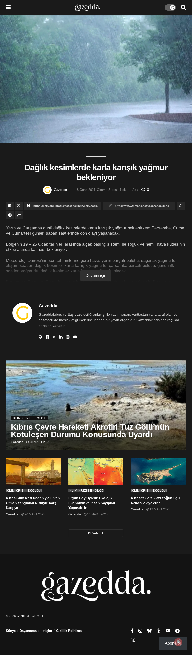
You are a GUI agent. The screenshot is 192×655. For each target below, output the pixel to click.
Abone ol (173, 643)
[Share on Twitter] (19, 206)
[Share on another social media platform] (19, 215)
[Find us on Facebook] (132, 631)
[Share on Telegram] (10, 215)
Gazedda (60, 190)
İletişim (46, 631)
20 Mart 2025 (39, 442)
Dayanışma (28, 631)
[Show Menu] (8, 7)
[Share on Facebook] (10, 206)
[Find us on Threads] (159, 631)
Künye (11, 631)
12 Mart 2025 (159, 509)
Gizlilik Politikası (69, 631)
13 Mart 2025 (97, 514)
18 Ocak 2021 (85, 190)
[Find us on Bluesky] (149, 631)
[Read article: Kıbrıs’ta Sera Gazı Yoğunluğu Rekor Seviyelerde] (158, 471)
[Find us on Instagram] (140, 631)
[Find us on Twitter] (133, 641)
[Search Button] (183, 7)
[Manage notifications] (178, 642)
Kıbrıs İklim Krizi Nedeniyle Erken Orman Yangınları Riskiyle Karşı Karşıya (33, 503)
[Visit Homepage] (87, 7)
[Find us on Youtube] (168, 631)
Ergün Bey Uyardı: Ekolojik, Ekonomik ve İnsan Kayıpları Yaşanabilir (91, 503)
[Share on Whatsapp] (181, 206)
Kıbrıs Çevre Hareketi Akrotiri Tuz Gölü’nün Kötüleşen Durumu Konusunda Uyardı (90, 430)
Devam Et (96, 533)
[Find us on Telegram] (177, 631)
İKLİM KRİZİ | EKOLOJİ (29, 418)
